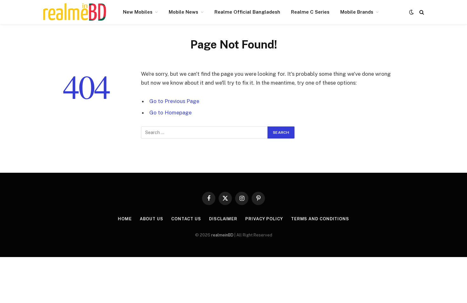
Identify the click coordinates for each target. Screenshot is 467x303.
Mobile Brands (356, 12)
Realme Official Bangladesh (247, 12)
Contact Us (186, 218)
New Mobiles (137, 12)
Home (125, 218)
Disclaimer (223, 218)
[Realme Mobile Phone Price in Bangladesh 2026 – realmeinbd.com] (74, 12)
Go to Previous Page (174, 101)
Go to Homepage (170, 112)
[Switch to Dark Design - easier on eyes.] (411, 12)
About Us (151, 218)
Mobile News (183, 12)
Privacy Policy (264, 218)
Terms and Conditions (320, 218)
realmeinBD (222, 235)
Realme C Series (310, 12)
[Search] (421, 12)
